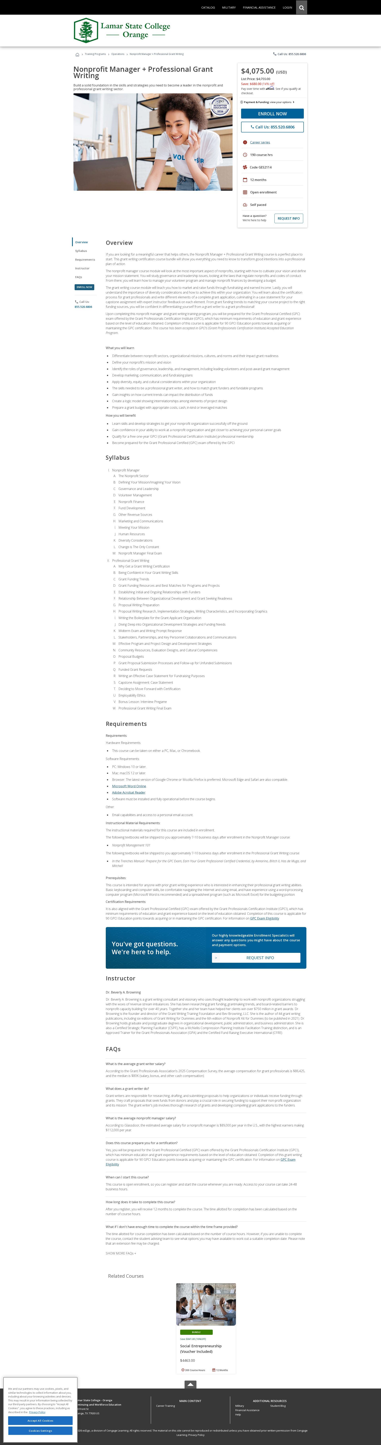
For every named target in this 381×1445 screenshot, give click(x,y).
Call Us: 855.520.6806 (289, 54)
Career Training (165, 1406)
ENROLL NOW (272, 114)
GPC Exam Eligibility (264, 918)
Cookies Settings (40, 1431)
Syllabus (81, 251)
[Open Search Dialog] (301, 7)
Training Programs (95, 54)
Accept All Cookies (40, 1420)
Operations (117, 54)
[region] (40, 1410)
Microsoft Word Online (129, 786)
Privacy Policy (196, 1435)
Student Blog (278, 1406)
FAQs (78, 277)
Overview (81, 242)
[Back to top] (190, 1400)
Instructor (82, 268)
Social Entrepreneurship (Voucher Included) (201, 1349)
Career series (260, 142)
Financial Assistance (247, 1410)
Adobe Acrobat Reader (128, 792)
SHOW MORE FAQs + (121, 1253)
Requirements (85, 259)
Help (238, 1414)
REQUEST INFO (289, 218)
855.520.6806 (83, 307)
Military (239, 1406)
